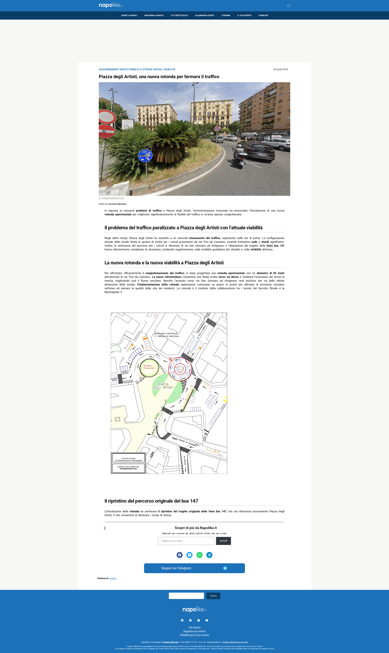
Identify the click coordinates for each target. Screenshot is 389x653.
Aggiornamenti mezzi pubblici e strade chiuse (130, 69)
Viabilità (169, 69)
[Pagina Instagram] (191, 620)
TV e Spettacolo (179, 15)
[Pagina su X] (199, 620)
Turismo (226, 15)
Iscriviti (223, 540)
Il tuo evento (244, 15)
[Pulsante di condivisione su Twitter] (189, 555)
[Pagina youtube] (207, 620)
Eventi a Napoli (129, 15)
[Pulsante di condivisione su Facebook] (180, 555)
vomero (113, 578)
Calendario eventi (204, 15)
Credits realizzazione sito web (235, 642)
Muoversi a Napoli (154, 15)
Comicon (263, 15)
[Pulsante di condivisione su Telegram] (209, 555)
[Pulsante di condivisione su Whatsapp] (199, 555)
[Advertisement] (194, 41)
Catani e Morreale (171, 642)
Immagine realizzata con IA (113, 198)
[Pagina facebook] (182, 620)
